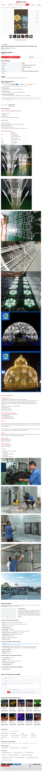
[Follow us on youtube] (38, 764)
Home (2, 7)
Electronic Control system (15, 735)
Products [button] (10, 4)
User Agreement (26, 768)
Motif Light (19, 7)
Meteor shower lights (4, 735)
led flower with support (24, 735)
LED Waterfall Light (36, 643)
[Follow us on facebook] (33, 764)
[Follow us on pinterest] (39, 764)
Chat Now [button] (32, 57)
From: (6, 678)
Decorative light (13, 733)
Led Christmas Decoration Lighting (7, 757)
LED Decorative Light (17, 644)
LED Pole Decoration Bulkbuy (6, 760)
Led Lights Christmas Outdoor (20, 757)
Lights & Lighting (6, 7)
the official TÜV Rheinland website (31, 605)
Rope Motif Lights (4, 737)
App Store (4, 764)
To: (6, 680)
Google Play (9, 764)
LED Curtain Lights (24, 737)
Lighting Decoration (14, 7)
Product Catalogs (15, 731)
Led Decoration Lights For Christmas (26, 755)
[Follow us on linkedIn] (30, 765)
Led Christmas (4, 755)
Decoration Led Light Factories (7, 752)
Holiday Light (4, 644)
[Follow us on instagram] (36, 764)
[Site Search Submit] (27, 5)
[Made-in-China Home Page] (21, 2)
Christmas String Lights (14, 737)
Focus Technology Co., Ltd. (14, 768)
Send (9, 692)
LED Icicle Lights (33, 737)
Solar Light (22, 733)
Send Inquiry (10, 57)
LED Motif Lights (33, 735)
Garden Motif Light (24, 747)
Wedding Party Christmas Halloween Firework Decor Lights (37, 722)
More (2, 761)
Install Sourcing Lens (6, 765)
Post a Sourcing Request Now (29, 692)
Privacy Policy (37, 768)
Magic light (32, 733)
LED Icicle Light (29, 643)
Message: (5, 683)
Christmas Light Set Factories (18, 752)
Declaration (31, 768)
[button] (1, 1)
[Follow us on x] (35, 764)
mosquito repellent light (4, 733)
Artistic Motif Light (5, 747)
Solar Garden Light (10, 644)
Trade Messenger (17, 764)
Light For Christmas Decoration (14, 755)
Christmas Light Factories (29, 752)
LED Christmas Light (11, 643)
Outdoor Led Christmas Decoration (32, 757)
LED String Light (18, 643)
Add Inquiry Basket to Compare (21, 39)
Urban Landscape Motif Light (14, 747)
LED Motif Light (23, 643)
